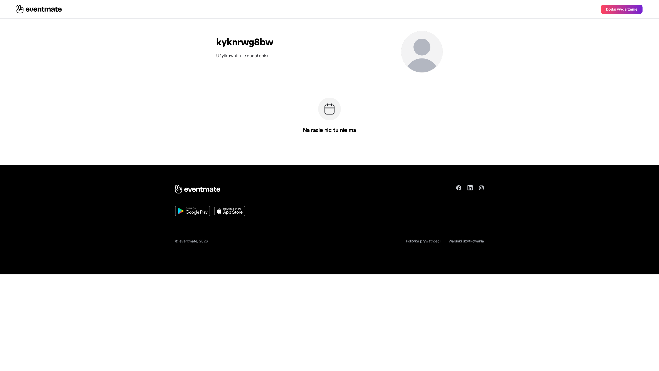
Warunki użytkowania (466, 241)
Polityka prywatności (423, 241)
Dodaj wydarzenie (621, 9)
